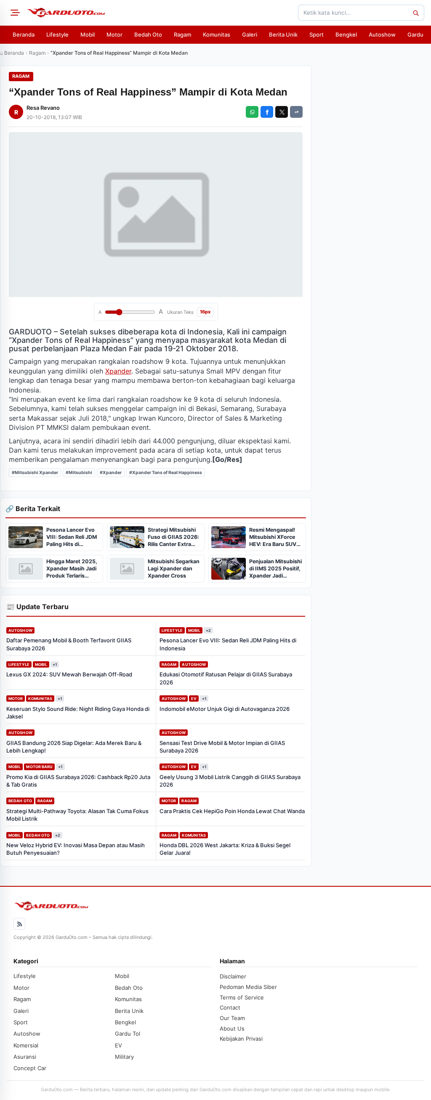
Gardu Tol (127, 1033)
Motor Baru (39, 766)
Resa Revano (43, 107)
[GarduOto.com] (66, 13)
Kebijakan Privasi (241, 1038)
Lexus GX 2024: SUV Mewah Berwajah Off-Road (69, 674)
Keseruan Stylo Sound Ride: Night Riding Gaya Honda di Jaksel (77, 712)
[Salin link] (296, 112)
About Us (232, 1028)
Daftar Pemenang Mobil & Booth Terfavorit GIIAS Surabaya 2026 (68, 644)
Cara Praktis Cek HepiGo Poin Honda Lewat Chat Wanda (232, 811)
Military (124, 1056)
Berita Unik (283, 34)
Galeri (249, 34)
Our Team (232, 1018)
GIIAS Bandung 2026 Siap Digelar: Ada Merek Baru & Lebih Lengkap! (73, 747)
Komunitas (216, 34)
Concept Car (29, 1068)
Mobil (87, 34)
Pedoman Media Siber (248, 986)
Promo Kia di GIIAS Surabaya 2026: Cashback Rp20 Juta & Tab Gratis (78, 781)
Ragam (182, 34)
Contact (230, 1007)
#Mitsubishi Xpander (35, 472)
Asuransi (24, 1056)
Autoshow (382, 34)
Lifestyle (57, 34)
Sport (316, 34)
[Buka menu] (14, 12)
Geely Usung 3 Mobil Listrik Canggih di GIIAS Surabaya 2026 (230, 781)
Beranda (24, 34)
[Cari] (415, 12)
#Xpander (111, 472)
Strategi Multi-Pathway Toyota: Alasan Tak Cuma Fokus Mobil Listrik (77, 815)
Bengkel (346, 34)
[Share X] (281, 112)
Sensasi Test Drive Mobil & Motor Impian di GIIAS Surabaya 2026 (222, 747)
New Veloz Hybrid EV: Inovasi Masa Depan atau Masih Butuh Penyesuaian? (75, 849)
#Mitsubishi (79, 472)
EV (194, 698)
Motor (114, 34)
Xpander (118, 371)
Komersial (25, 1045)
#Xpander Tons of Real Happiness (165, 472)
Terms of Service (242, 997)
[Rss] (19, 924)
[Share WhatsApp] (252, 112)
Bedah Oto (148, 34)
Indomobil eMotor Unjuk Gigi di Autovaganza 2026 (225, 708)
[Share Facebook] (267, 112)
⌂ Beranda (12, 53)
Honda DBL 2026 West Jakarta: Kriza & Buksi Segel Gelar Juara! (225, 849)
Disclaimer (233, 976)
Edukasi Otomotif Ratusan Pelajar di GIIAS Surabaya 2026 (226, 678)
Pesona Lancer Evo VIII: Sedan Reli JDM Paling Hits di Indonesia (228, 644)
